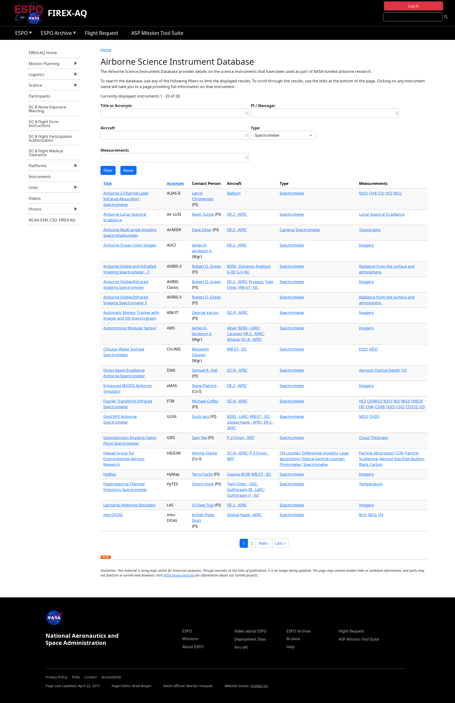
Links (32, 188)
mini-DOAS (113, 514)
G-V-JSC (243, 272)
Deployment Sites (250, 639)
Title (107, 183)
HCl (389, 193)
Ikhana (233, 339)
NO (396, 401)
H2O (363, 349)
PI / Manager (263, 105)
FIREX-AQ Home (43, 52)
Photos (34, 210)
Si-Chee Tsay (203, 505)
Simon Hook (203, 484)
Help (291, 646)
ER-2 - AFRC (237, 214)
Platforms (36, 167)
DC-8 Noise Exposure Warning (47, 108)
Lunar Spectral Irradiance (382, 214)
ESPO (20, 34)
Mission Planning (43, 65)
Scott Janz (200, 416)
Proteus (256, 281)
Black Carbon (371, 464)
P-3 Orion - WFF (241, 437)
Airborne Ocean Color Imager (129, 245)
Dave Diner (202, 229)
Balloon (234, 193)
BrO (362, 514)
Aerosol (366, 370)
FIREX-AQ (67, 13)
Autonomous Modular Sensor (130, 328)
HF (361, 406)
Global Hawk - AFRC (244, 422)
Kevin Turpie (203, 214)
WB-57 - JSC (249, 287)
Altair (232, 328)
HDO (373, 349)
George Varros (205, 312)
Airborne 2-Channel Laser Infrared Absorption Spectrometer (126, 199)
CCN (399, 453)
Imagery (366, 245)
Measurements (114, 150)
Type (255, 128)
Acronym (175, 183)
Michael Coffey (205, 401)
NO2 (398, 193)
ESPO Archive (55, 34)
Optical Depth (387, 370)
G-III (231, 272)
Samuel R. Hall (204, 370)
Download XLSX (105, 557)
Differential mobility (319, 453)
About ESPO (193, 646)
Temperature (370, 484)
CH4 (372, 193)
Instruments (40, 176)
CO (381, 193)
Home (105, 49)
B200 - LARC (248, 328)
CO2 (400, 406)
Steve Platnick (204, 385)
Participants (39, 96)
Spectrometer (292, 193)
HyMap (109, 474)
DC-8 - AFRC (237, 312)
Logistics (35, 76)
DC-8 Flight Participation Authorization (50, 138)
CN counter (290, 453)
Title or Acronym (116, 105)
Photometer (290, 464)
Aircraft (107, 128)
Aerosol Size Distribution (401, 458)
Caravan (234, 333)
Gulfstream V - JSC (243, 495)
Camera (287, 229)
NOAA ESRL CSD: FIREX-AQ (52, 220)
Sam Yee (199, 437)
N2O (363, 193)
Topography (370, 229)
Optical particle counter (322, 458)
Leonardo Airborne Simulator (129, 505)
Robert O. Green (206, 266)
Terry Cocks (202, 474)
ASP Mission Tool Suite (157, 33)
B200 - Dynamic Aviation (248, 266)
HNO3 (416, 401)
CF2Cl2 (412, 406)
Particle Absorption (376, 453)
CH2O (374, 416)
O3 (404, 370)
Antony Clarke (204, 453)
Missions (190, 638)
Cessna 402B (238, 474)
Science (34, 86)
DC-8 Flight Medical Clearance (46, 152)
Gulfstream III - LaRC (245, 489)
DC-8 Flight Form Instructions (44, 123)
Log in (413, 6)
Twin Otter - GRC (242, 484)
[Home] (31, 13)
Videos (35, 198)
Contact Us (259, 686)
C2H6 (379, 406)
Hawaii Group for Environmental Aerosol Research (123, 458)
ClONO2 (374, 401)
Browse (293, 638)
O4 (380, 514)
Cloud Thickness (373, 437)
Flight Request (101, 33)
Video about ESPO (250, 631)
